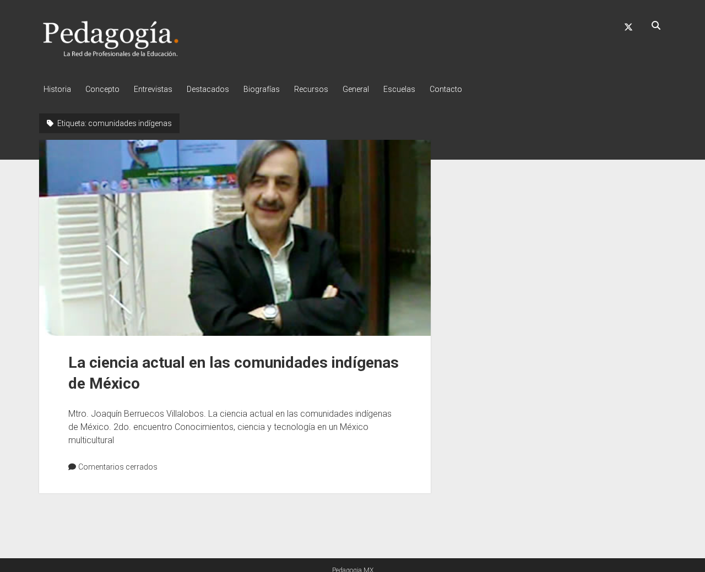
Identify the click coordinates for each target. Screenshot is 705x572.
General (356, 89)
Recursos (311, 89)
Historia (57, 89)
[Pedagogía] (111, 54)
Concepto (102, 89)
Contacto (446, 89)
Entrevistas (153, 89)
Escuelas (399, 89)
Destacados (208, 89)
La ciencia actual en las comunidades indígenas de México (235, 238)
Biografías (261, 89)
